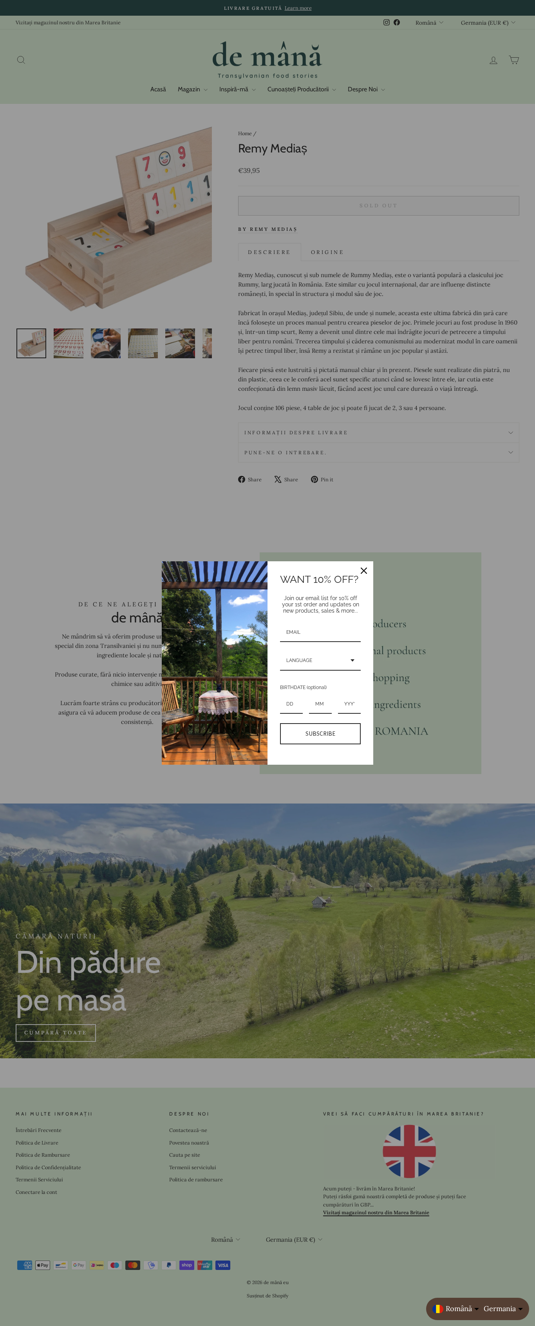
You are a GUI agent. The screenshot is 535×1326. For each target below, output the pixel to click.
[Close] (363, 570)
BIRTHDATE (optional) (303, 687)
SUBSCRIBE (320, 733)
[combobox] (320, 660)
